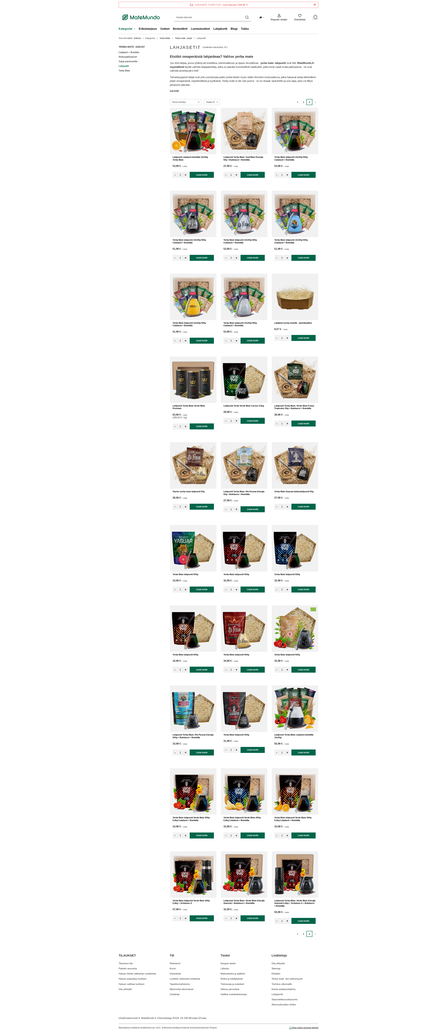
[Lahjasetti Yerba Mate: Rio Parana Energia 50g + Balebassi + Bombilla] (244, 465)
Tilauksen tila (126, 963)
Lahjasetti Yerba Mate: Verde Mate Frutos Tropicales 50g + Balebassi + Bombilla (294, 407)
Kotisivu (137, 38)
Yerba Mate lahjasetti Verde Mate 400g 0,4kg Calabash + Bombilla (191, 819)
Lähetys (225, 968)
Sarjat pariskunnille (128, 61)
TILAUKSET (127, 955)
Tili (172, 955)
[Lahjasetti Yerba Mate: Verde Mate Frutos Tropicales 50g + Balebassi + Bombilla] (295, 379)
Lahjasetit (124, 66)
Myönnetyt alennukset (181, 989)
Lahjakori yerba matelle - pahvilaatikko (293, 323)
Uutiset (165, 28)
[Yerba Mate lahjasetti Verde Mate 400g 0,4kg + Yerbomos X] (193, 874)
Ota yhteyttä (125, 989)
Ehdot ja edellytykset (232, 978)
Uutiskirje (175, 994)
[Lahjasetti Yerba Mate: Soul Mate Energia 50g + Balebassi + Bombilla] (244, 131)
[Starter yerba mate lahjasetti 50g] (193, 465)
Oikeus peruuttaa (230, 989)
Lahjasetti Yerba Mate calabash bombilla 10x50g (293, 736)
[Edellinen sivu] (297, 102)
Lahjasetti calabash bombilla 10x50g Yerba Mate (190, 158)
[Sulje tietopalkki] (315, 5)
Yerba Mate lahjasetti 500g (185, 574)
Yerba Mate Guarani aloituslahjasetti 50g (293, 491)
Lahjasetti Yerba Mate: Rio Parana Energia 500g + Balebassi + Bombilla (193, 736)
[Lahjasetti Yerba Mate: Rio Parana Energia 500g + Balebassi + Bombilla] (193, 708)
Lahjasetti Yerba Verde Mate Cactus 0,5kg (243, 406)
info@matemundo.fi (129, 1018)
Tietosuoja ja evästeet (232, 984)
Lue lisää (174, 90)
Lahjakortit (220, 28)
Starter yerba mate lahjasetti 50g (189, 491)
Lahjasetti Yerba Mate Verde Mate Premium (189, 407)
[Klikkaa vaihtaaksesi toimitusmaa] (261, 17)
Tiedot (225, 955)
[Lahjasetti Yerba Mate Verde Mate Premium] (193, 379)
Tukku (245, 28)
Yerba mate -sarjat (183, 38)
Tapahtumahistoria (180, 984)
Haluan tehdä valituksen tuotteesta (137, 973)
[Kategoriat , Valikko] (135, 29)
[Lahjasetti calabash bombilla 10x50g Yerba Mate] (193, 131)
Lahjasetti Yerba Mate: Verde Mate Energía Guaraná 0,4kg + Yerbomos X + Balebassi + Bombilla (294, 903)
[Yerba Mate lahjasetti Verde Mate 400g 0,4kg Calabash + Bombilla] (193, 791)
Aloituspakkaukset (128, 57)
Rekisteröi (175, 963)
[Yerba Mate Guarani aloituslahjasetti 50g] (295, 465)
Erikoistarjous (148, 28)
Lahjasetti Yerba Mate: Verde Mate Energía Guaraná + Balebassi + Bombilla (244, 902)
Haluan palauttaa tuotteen (133, 978)
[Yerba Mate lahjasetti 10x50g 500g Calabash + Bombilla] (295, 131)
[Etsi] (247, 17)
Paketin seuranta (128, 968)
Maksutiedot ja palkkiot (233, 973)
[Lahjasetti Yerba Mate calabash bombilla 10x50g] (295, 708)
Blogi (234, 28)
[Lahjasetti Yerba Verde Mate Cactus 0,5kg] (244, 379)
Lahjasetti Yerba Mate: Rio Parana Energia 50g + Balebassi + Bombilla (243, 493)
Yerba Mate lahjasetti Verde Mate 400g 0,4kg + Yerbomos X (191, 902)
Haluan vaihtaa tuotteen (131, 984)
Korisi (173, 968)
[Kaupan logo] (141, 17)
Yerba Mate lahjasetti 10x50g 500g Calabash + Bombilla (291, 158)
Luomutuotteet (200, 28)
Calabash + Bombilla (129, 52)
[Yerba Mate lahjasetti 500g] (193, 548)
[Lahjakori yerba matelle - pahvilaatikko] (295, 297)
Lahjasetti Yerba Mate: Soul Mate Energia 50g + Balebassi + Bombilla (243, 158)
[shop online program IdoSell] (303, 1028)
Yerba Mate (165, 38)
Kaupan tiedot (228, 963)
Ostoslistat (175, 973)
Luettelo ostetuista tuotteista (185, 978)
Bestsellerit (180, 28)
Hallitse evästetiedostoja (234, 994)
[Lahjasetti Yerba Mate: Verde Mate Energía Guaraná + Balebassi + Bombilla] (244, 874)
